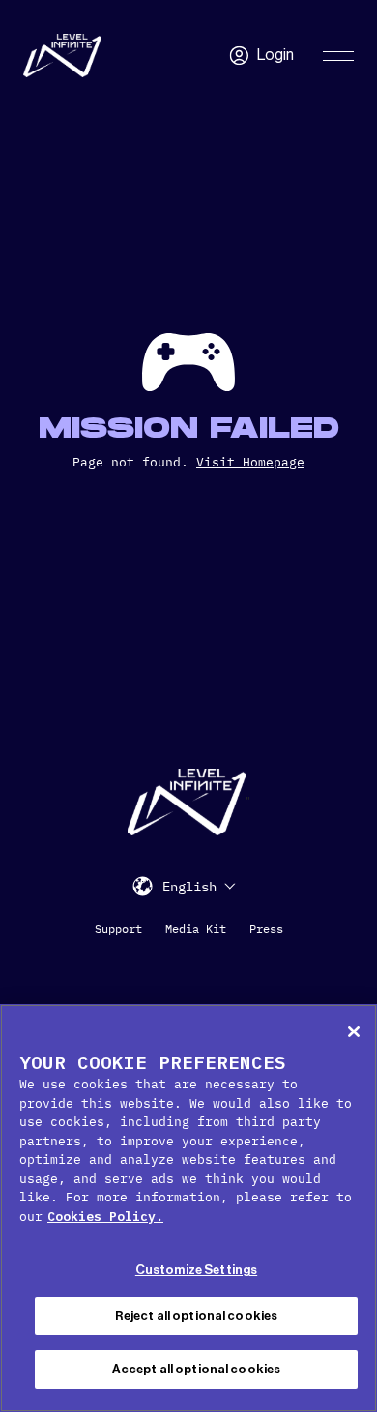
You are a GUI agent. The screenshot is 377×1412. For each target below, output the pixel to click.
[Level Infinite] (62, 55)
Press (266, 928)
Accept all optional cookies (196, 1369)
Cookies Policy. (105, 1216)
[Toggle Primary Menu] (338, 56)
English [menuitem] (189, 886)
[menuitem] (199, 886)
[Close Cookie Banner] (354, 1031)
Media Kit (195, 928)
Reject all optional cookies (196, 1316)
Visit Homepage (250, 462)
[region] (188, 1208)
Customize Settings (196, 1269)
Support (118, 928)
